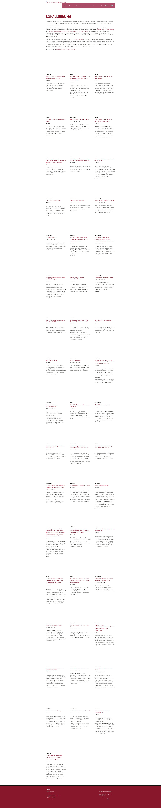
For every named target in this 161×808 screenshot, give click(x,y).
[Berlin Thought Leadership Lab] (58, 609)
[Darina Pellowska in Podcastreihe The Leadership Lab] (105, 513)
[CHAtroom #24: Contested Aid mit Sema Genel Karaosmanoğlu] (105, 103)
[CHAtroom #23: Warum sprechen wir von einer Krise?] (105, 143)
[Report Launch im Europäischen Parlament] (105, 304)
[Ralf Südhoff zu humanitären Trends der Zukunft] (80, 388)
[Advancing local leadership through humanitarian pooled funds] (51, 60)
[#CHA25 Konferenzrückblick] (56, 184)
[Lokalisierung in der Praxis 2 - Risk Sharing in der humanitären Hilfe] (75, 304)
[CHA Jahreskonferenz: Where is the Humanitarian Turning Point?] (105, 562)
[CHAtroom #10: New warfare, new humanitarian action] (56, 652)
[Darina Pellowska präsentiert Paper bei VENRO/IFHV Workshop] (105, 430)
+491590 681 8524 (50, 793)
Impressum (101, 796)
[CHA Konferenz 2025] (56, 221)
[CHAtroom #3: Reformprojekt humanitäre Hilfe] (105, 695)
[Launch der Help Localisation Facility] (105, 184)
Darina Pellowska (70, 49)
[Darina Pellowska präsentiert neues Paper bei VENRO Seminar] (56, 304)
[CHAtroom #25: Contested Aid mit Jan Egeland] (56, 103)
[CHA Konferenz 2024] (80, 344)
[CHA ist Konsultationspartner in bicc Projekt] (80, 143)
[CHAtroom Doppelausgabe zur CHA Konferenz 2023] (56, 430)
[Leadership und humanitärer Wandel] (75, 469)
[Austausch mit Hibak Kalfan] (80, 184)
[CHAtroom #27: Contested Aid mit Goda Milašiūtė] (105, 60)
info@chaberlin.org (50, 791)
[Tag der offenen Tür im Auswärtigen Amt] (81, 609)
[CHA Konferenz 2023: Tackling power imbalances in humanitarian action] (56, 469)
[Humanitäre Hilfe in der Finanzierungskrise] (56, 388)
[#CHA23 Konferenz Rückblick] (105, 388)
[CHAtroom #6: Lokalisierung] (56, 695)
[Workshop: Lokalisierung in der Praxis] (79, 695)
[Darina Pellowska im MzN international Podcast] (80, 261)
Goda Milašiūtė (60, 49)
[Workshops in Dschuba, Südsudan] (79, 652)
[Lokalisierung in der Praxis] (99, 469)
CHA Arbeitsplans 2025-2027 (82, 39)
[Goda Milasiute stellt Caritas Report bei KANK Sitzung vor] (56, 261)
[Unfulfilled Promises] (51, 344)
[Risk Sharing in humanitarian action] (105, 261)
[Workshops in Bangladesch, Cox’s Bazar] (105, 652)
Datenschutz (106, 796)
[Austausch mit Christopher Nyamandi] (80, 103)
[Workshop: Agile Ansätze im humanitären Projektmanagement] (80, 430)
